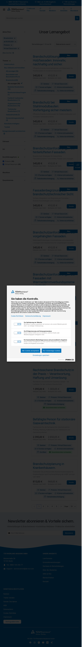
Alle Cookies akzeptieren (30, 351)
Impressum (47, 316)
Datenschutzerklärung (33, 316)
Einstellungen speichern (41, 355)
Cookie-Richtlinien (17, 316)
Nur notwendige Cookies (51, 351)
